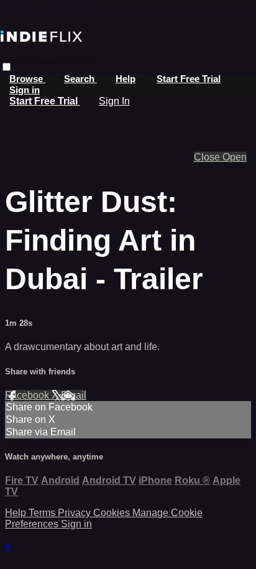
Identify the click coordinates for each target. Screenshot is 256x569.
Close (208, 157)
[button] (6, 67)
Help (125, 78)
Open (234, 157)
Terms (43, 512)
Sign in (24, 90)
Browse (27, 78)
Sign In (114, 101)
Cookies (112, 512)
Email (73, 395)
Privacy (75, 512)
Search (80, 78)
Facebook (28, 395)
